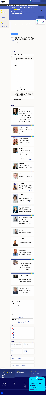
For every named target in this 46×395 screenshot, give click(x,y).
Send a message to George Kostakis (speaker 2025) (14, 346)
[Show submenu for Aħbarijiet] (1, 10)
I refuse (36, 389)
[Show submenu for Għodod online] (28, 3)
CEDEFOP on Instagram (39, 373)
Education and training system (28, 321)
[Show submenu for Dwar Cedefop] (41, 3)
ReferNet (18, 319)
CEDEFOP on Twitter (33, 373)
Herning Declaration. (13, 40)
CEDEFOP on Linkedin (37, 373)
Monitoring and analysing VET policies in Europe (23, 316)
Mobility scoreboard (20, 312)
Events (25, 383)
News (24, 382)
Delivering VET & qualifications (5, 383)
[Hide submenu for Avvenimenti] (1, 12)
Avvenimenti (19, 7)
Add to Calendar (41, 16)
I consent (32, 389)
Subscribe (18, 371)
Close (38, 5)
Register (38, 0)
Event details (39, 367)
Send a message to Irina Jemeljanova (26, 345)
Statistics (2, 386)
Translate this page (25, 5)
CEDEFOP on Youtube (35, 373)
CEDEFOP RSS (40, 373)
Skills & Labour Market (4, 382)
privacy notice (37, 387)
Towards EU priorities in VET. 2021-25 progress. (19, 365)
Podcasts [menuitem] (3, 23)
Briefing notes (14, 383)
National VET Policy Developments (17, 358)
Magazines (25, 385)
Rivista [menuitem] (3, 20)
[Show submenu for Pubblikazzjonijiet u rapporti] (21, 3)
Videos (25, 386)
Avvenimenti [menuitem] (4, 12)
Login (34, 0)
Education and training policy (21, 321)
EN (13, 329)
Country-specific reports (15, 384)
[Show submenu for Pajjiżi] (37, 3)
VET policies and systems (20, 314)
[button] (38, 10)
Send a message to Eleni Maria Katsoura (14, 353)
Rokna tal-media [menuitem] (4, 26)
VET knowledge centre (4, 384)
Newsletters (25, 384)
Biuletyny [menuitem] (3, 17)
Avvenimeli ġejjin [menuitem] (5, 13)
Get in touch (3, 371)
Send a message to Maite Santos (26, 351)
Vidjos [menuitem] (3, 22)
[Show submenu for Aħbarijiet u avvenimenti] (34, 3)
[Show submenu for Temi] (14, 3)
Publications (14, 382)
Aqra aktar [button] (30, 144)
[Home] (4, 2)
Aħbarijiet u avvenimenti (14, 7)
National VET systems (26, 314)
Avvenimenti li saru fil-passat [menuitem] (5, 15)
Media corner (25, 387)
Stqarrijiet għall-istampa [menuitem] (4, 19)
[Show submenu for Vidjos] (1, 22)
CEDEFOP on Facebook (32, 373)
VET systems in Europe (20, 317)
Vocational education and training (21, 322)
